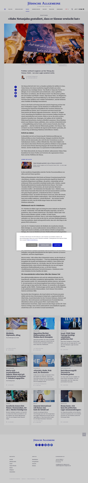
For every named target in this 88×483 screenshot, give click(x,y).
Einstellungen (45, 245)
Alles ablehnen (32, 245)
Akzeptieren (57, 245)
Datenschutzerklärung (32, 240)
